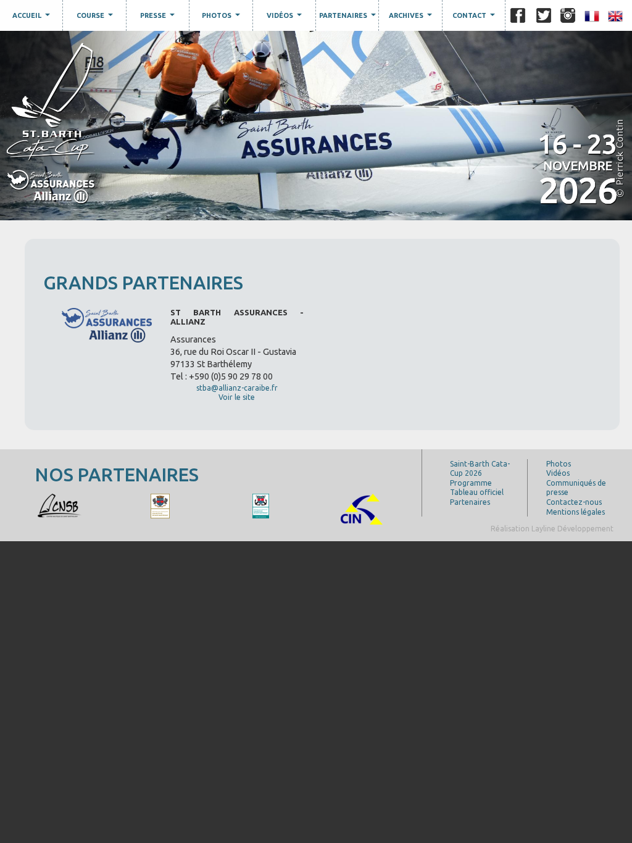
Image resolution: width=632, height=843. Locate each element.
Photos (222, 18)
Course (96, 18)
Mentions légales (575, 512)
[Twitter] (543, 15)
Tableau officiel (477, 492)
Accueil (32, 18)
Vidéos (286, 18)
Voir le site (236, 397)
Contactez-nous (574, 502)
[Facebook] (517, 15)
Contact (475, 18)
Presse (159, 18)
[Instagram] (567, 15)
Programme (471, 483)
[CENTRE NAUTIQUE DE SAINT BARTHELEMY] (59, 505)
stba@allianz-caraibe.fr (237, 388)
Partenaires (348, 18)
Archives (412, 18)
